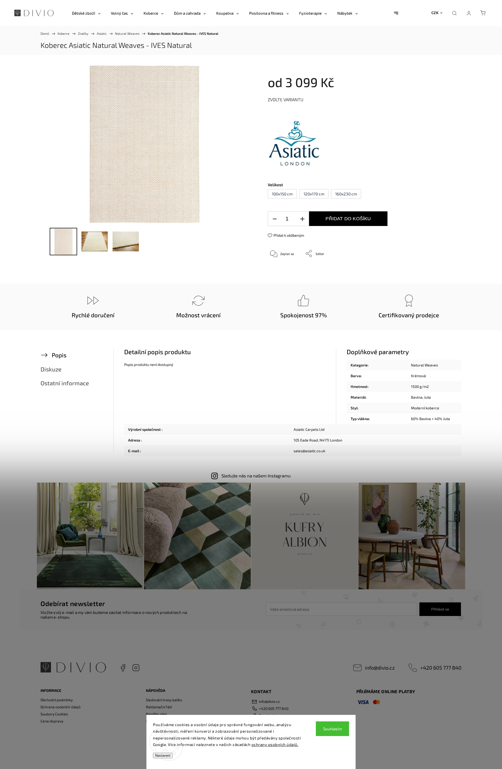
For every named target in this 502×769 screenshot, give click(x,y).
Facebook (123, 668)
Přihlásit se (440, 609)
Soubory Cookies (54, 714)
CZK (435, 13)
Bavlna (417, 397)
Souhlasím (332, 728)
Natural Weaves (424, 365)
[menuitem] (86, 13)
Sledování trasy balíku (164, 700)
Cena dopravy (52, 721)
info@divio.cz (380, 667)
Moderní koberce (425, 408)
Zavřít (436, 271)
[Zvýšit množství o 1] (302, 219)
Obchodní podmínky (57, 700)
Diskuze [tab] (51, 369)
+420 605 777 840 (440, 667)
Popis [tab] (59, 355)
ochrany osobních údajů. (275, 744)
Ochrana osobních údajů (61, 707)
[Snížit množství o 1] (274, 219)
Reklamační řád (159, 707)
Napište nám (156, 714)
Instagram (136, 668)
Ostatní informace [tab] (65, 383)
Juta (427, 397)
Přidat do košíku (348, 218)
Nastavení (162, 755)
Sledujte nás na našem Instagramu (256, 475)
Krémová (418, 376)
